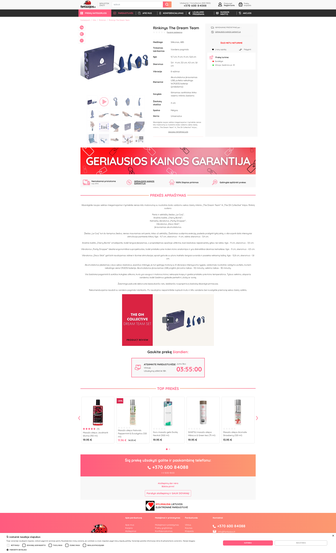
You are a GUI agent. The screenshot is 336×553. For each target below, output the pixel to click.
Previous (79, 418)
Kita (94, 20)
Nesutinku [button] (301, 543)
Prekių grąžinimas (163, 528)
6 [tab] (92, 114)
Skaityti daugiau (189, 541)
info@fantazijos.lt (226, 531)
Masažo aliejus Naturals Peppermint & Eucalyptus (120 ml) (132, 433)
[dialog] (168, 543)
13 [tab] (116, 126)
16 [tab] (92, 139)
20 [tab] (139, 139)
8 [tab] (116, 114)
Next (257, 418)
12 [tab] (104, 126)
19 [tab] (127, 139)
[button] (94, 13)
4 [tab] (127, 102)
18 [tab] (116, 139)
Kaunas (188, 528)
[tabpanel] (115, 59)
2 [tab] (104, 102)
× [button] (333, 536)
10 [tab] (139, 114)
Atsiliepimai (130, 531)
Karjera (129, 528)
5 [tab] (139, 102)
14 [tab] (127, 126)
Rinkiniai (102, 20)
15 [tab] (139, 126)
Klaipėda (189, 531)
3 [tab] (116, 102)
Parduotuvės (191, 517)
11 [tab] (92, 126)
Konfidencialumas (164, 531)
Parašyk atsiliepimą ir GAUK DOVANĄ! (168, 493)
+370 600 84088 (195, 5)
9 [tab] (127, 114)
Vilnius (188, 525)
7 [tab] (104, 114)
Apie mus (129, 525)
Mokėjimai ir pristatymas (167, 525)
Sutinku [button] (248, 543)
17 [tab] (104, 139)
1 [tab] (92, 102)
